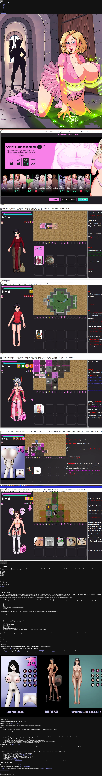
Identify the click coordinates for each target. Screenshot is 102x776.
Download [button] (2, 586)
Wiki (3, 8)
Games (4, 7)
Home (4, 4)
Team (3, 5)
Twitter (1, 12)
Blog (3, 6)
